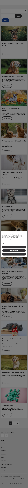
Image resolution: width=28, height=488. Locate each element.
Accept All (14, 254)
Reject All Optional (14, 250)
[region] (14, 244)
